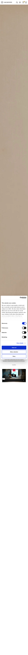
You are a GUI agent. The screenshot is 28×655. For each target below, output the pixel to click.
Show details (20, 343)
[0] (23, 2)
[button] (20, 2)
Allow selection (14, 352)
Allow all (14, 347)
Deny (14, 356)
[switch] (24, 328)
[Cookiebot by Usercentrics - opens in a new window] (20, 298)
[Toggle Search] (17, 2)
